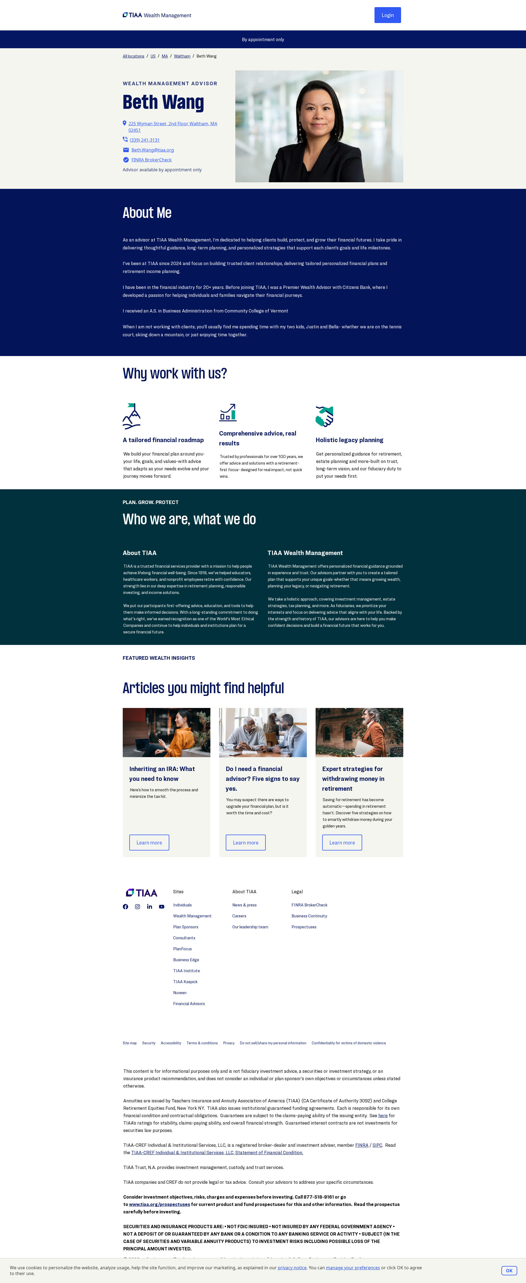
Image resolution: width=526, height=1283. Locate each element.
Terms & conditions (202, 1042)
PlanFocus (182, 948)
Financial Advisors (189, 1003)
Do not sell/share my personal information (273, 1042)
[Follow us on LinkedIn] (149, 906)
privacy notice (292, 1268)
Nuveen (180, 992)
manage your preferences (353, 1268)
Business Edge (186, 959)
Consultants (184, 937)
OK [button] (509, 1271)
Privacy (229, 1042)
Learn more (149, 842)
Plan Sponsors (185, 926)
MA (165, 56)
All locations (133, 56)
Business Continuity (309, 915)
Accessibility (171, 1042)
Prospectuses (303, 926)
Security (148, 1042)
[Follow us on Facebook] (125, 906)
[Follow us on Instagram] (137, 906)
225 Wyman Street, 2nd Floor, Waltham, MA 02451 (172, 127)
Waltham (182, 56)
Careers (239, 915)
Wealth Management (192, 915)
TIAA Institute (186, 970)
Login (388, 15)
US (153, 56)
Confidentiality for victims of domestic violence (349, 1042)
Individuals (182, 905)
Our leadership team (250, 926)
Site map (130, 1042)
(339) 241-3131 (145, 140)
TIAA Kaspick (185, 981)
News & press (244, 905)
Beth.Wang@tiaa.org (153, 150)
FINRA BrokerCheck (152, 160)
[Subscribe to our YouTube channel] (161, 906)
